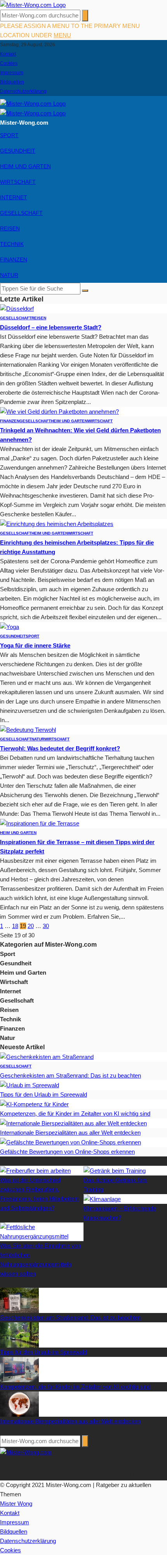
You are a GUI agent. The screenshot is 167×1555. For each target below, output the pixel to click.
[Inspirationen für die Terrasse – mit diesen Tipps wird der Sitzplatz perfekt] (39, 823)
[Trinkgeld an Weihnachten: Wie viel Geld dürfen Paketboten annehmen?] (59, 411)
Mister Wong (16, 1503)
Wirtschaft (18, 182)
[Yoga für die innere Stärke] (9, 626)
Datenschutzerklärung (23, 91)
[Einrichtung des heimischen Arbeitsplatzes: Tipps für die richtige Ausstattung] (56, 523)
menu (62, 35)
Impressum (11, 72)
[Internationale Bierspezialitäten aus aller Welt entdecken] (73, 1123)
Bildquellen (12, 82)
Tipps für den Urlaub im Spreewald (43, 1094)
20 (31, 926)
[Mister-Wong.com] (33, 4)
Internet (13, 197)
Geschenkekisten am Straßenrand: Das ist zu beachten (70, 1075)
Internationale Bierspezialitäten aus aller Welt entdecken (70, 1132)
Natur (9, 275)
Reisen (10, 228)
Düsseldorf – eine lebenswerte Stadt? (50, 327)
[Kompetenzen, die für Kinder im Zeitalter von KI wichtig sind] (34, 1104)
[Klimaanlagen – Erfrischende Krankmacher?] (102, 1198)
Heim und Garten (25, 166)
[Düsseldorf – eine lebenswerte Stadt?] (17, 308)
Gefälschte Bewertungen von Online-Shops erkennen (67, 1151)
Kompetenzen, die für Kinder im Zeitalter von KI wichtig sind (75, 1113)
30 (46, 926)
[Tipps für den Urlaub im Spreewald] (29, 1084)
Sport (9, 135)
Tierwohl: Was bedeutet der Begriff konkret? (60, 748)
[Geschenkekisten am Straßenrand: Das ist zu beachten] (47, 1056)
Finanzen (13, 259)
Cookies (8, 63)
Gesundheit (17, 151)
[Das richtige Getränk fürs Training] (115, 1170)
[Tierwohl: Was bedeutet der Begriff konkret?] (28, 729)
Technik (12, 244)
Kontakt (8, 54)
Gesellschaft (21, 213)
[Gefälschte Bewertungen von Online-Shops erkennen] (70, 1142)
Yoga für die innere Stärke (35, 645)
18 (15, 926)
